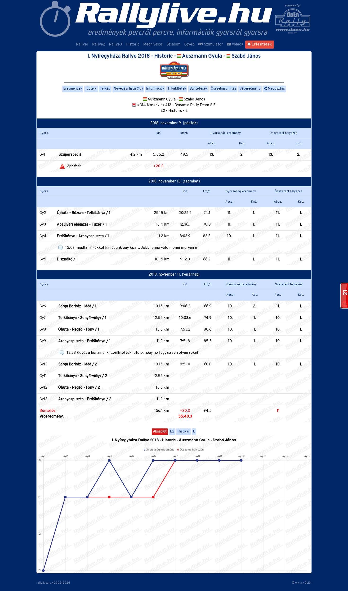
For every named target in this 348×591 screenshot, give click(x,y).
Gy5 (43, 259)
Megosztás (276, 88)
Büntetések (198, 88)
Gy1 (42, 154)
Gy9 (43, 341)
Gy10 (44, 364)
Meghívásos (153, 44)
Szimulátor (213, 44)
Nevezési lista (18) (128, 88)
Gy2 (43, 213)
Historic (132, 44)
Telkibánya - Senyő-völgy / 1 (82, 318)
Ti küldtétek (176, 88)
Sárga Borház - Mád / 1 (77, 306)
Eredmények (72, 88)
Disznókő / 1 (67, 259)
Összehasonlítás (223, 88)
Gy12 (43, 387)
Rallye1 (82, 44)
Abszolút (160, 431)
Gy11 (43, 376)
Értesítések (261, 44)
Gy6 (43, 306)
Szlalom (173, 44)
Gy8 (43, 329)
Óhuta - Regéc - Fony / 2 (79, 387)
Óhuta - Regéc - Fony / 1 (78, 329)
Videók (237, 44)
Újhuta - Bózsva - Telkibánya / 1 (83, 213)
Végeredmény (249, 88)
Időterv (91, 88)
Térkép (105, 88)
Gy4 (43, 236)
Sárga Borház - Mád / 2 (77, 364)
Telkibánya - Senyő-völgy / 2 (82, 376)
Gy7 (43, 318)
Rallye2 (98, 44)
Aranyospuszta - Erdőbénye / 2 (84, 399)
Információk (155, 88)
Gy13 (43, 399)
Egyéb (189, 44)
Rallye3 (115, 44)
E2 (172, 431)
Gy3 (43, 224)
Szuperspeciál (70, 154)
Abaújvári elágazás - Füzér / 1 (82, 224)
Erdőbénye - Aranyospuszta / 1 (83, 236)
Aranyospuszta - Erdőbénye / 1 (84, 341)
